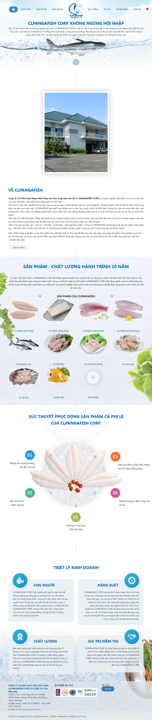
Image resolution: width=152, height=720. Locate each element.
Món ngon (57, 9)
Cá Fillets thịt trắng (23, 330)
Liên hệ (137, 9)
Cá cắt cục (24, 397)
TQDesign (82, 716)
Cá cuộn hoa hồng (93, 364)
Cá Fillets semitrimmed (128, 330)
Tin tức (107, 9)
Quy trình (93, 9)
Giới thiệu (26, 9)
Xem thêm (93, 397)
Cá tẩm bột (58, 397)
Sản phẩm (41, 9)
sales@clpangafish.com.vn (28, 709)
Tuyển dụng (122, 9)
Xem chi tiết (18, 247)
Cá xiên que (128, 364)
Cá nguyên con (23, 364)
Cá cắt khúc (58, 364)
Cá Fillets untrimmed (93, 330)
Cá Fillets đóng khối (59, 330)
